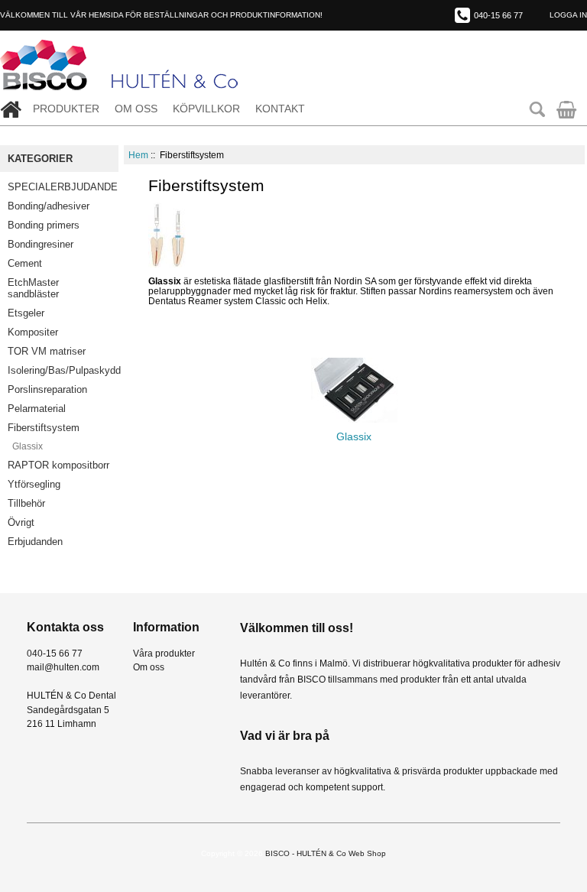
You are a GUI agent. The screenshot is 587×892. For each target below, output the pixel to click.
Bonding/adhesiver (48, 206)
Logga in (568, 15)
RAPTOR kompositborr (58, 465)
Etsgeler (26, 313)
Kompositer (33, 332)
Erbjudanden (35, 541)
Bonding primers (43, 225)
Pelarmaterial (37, 408)
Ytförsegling (34, 484)
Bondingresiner (40, 244)
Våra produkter (164, 653)
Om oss (136, 109)
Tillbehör (26, 503)
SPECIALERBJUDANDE (63, 187)
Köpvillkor (206, 109)
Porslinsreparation (47, 389)
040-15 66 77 (498, 15)
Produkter (66, 109)
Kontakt (280, 109)
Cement (25, 263)
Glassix (25, 446)
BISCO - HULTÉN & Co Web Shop (325, 853)
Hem (138, 155)
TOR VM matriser (47, 351)
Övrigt (21, 522)
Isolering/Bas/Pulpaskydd (63, 370)
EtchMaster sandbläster (33, 288)
